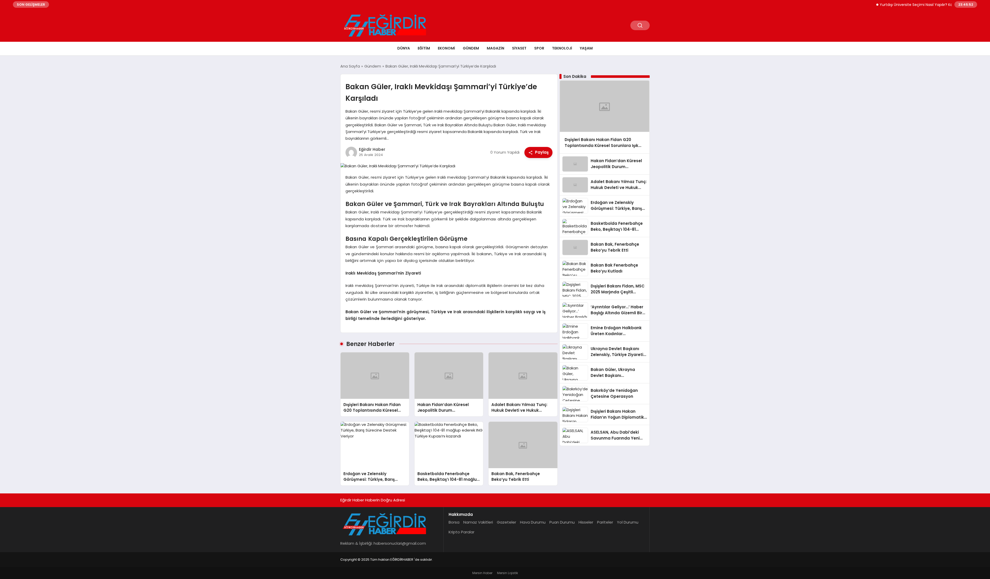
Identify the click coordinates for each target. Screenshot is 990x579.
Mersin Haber (482, 573)
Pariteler (605, 522)
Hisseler (586, 522)
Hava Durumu (533, 522)
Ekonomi (446, 48)
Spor (539, 48)
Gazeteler (506, 522)
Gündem (471, 48)
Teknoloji (562, 48)
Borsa (454, 522)
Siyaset (519, 48)
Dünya (403, 48)
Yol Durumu (627, 522)
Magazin (495, 48)
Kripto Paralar (461, 532)
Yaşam (586, 48)
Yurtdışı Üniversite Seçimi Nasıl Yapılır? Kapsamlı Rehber (916, 4)
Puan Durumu (562, 522)
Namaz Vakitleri (478, 522)
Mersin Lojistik (507, 573)
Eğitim (424, 48)
